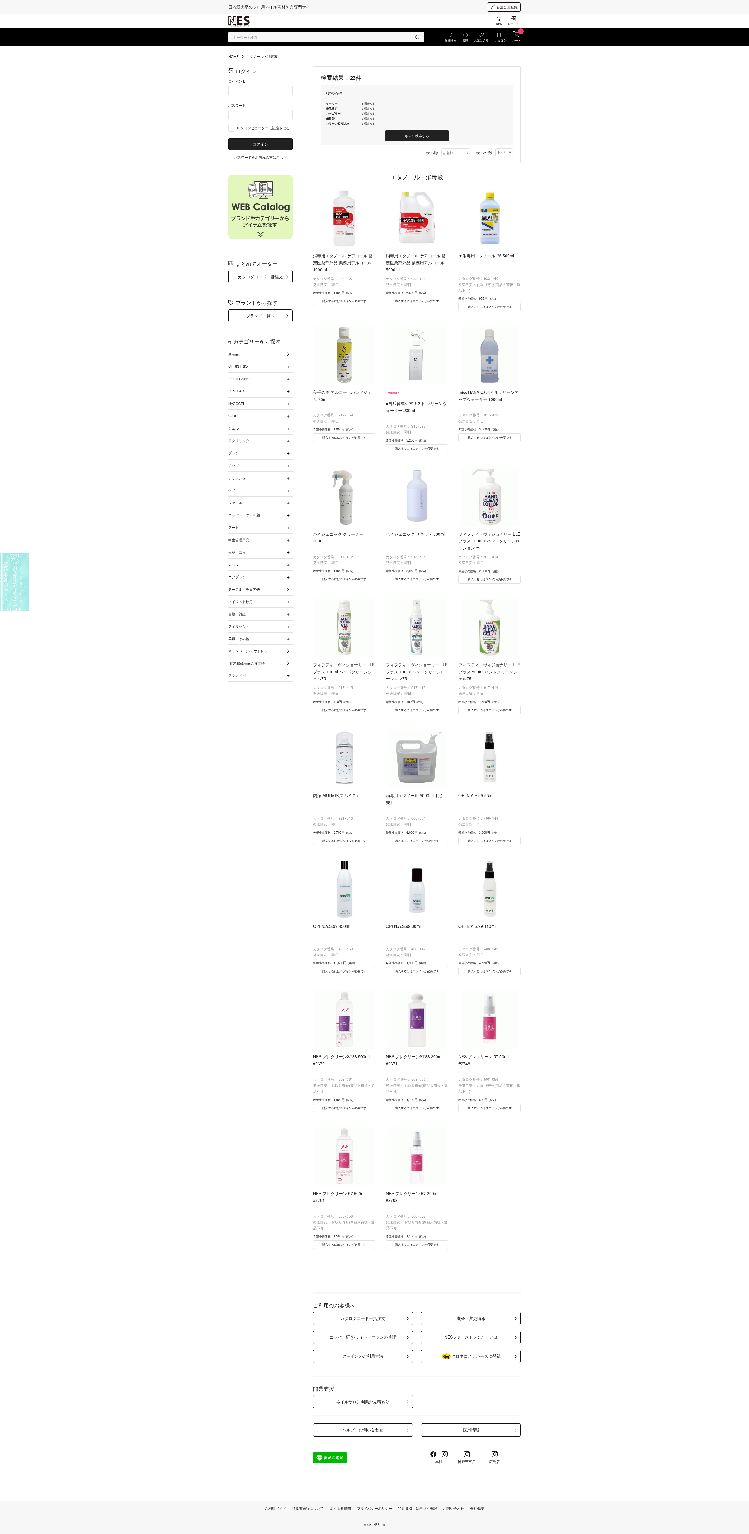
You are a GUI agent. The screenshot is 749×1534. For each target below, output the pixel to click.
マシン (233, 564)
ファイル (235, 502)
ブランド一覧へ (260, 315)
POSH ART (237, 390)
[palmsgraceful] (14, 582)
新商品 (233, 353)
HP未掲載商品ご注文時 (246, 663)
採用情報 (471, 1430)
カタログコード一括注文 (260, 277)
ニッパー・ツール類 (244, 514)
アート (233, 527)
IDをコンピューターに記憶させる (263, 127)
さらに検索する (417, 135)
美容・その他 (238, 638)
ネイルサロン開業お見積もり (362, 1401)
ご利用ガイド (275, 1508)
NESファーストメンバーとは (471, 1337)
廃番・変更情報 (471, 1318)
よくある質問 (340, 1508)
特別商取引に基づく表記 (417, 1508)
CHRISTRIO (238, 365)
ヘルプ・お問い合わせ (362, 1430)
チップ (233, 465)
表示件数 (484, 152)
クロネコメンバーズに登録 (476, 1356)
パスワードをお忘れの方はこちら (260, 157)
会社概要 (477, 1508)
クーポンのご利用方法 (362, 1356)
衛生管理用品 (238, 539)
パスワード (237, 105)
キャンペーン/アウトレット (249, 650)
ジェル (233, 427)
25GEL (233, 415)
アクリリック (238, 440)
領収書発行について (308, 1508)
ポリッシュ (237, 477)
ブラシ (233, 452)
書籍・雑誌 (237, 613)
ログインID (237, 81)
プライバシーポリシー (374, 1508)
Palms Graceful (240, 378)
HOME (233, 56)
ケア (231, 489)
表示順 (432, 152)
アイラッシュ (238, 626)
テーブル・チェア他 (244, 589)
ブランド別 (237, 675)
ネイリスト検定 (240, 601)
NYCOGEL (236, 403)
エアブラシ (237, 576)
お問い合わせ (453, 1508)
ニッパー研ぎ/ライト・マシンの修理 (362, 1337)
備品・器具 (237, 551)
